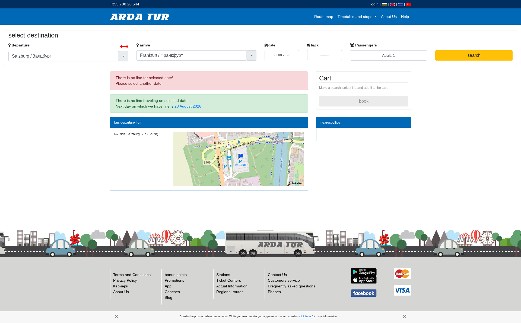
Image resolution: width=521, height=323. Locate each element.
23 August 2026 (187, 106)
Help (405, 16)
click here (305, 316)
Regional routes (229, 292)
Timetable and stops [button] (355, 16)
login (374, 4)
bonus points (176, 274)
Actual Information (231, 286)
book (363, 101)
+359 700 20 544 (124, 4)
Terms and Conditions (132, 274)
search (474, 55)
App (168, 286)
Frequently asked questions (291, 286)
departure (20, 45)
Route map (323, 16)
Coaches (172, 292)
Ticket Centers (228, 280)
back (314, 45)
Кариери (120, 286)
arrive (144, 45)
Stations (223, 274)
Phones (274, 292)
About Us (389, 16)
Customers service (284, 280)
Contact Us (277, 274)
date (271, 45)
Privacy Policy (125, 280)
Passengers (365, 45)
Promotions (174, 280)
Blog (168, 297)
